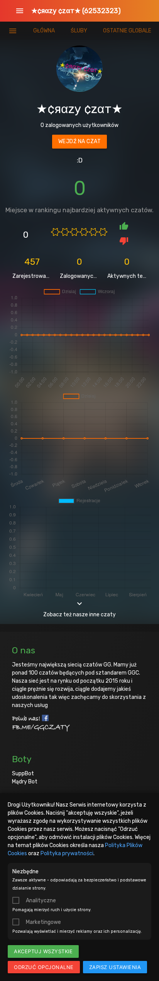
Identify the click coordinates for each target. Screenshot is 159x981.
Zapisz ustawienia (115, 967)
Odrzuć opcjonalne (44, 967)
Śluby (79, 30)
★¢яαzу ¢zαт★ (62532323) (76, 11)
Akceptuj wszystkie (43, 951)
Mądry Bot (24, 781)
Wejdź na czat (79, 141)
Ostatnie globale (127, 30)
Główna (44, 30)
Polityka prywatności (67, 853)
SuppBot (23, 773)
